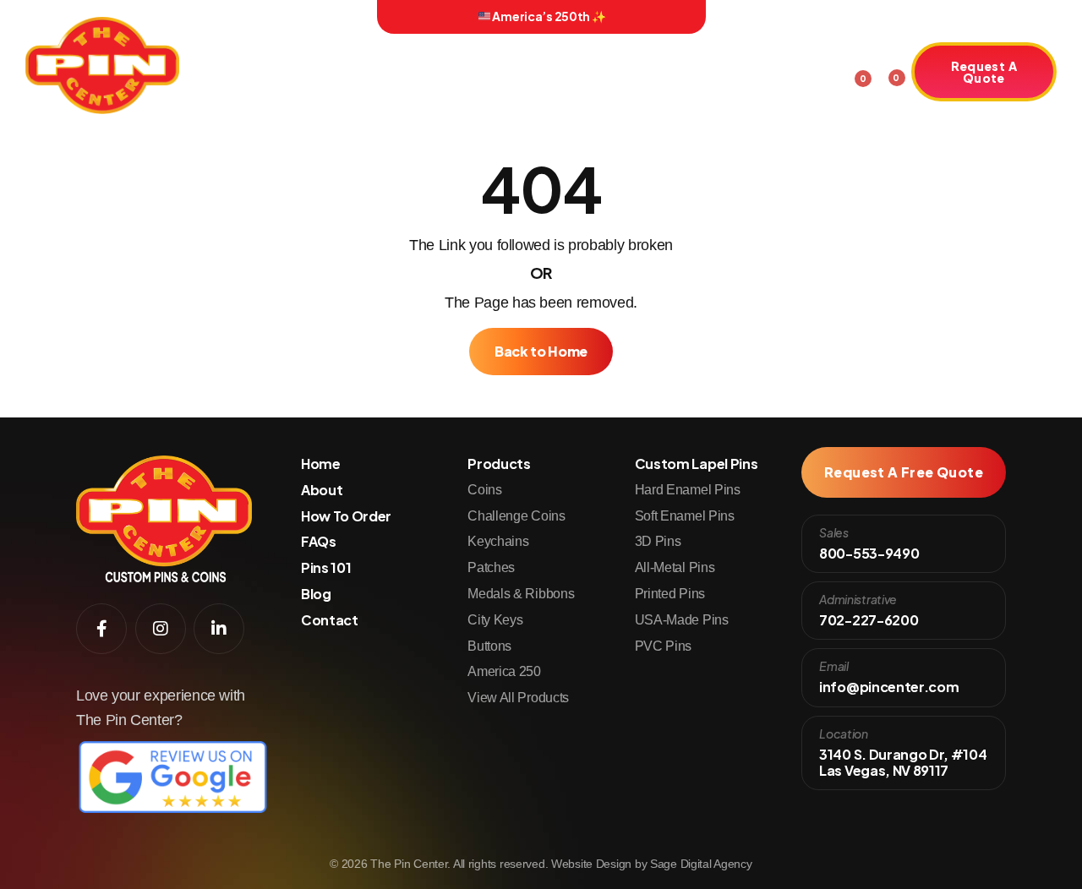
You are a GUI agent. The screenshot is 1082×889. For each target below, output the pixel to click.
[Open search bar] (825, 69)
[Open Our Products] (362, 74)
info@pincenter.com (889, 686)
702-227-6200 (868, 620)
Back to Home (541, 351)
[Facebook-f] (210, 17)
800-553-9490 (869, 553)
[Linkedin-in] (258, 17)
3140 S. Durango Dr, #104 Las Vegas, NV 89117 (902, 762)
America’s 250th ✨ (548, 16)
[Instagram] (234, 17)
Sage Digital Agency (701, 863)
